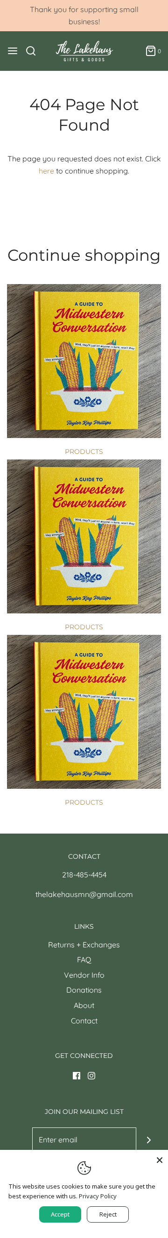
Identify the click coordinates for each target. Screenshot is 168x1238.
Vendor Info (84, 975)
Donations (84, 990)
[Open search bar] (34, 50)
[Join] (149, 1140)
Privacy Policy (98, 1196)
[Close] (159, 1158)
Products (84, 451)
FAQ (84, 959)
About (84, 1005)
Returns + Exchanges (84, 944)
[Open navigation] (12, 50)
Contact (84, 1020)
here (46, 170)
